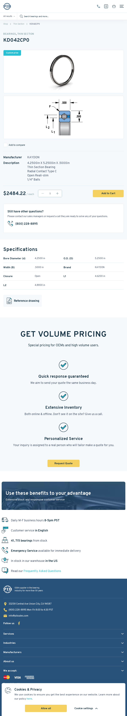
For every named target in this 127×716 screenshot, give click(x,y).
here (29, 698)
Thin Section (18, 24)
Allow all (46, 708)
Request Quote (63, 463)
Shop (5, 24)
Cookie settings (83, 708)
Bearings (9, 33)
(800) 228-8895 (98, 6)
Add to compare (17, 144)
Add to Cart (108, 193)
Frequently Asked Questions (42, 571)
